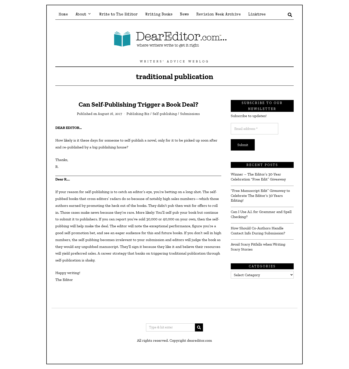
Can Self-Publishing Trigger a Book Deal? (138, 104)
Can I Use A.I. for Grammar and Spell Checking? (261, 214)
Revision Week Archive (218, 15)
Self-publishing (165, 114)
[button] (199, 327)
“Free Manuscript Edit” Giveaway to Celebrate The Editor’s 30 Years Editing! (260, 195)
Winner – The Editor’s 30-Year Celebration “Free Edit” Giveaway (258, 176)
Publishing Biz (138, 114)
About (80, 15)
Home (63, 15)
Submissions (190, 114)
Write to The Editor (118, 15)
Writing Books (158, 15)
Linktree (257, 15)
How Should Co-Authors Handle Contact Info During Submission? (258, 230)
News (184, 15)
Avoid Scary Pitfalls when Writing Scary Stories (258, 246)
